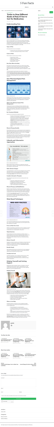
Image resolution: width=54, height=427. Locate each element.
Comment (3, 377)
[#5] (18, 172)
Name (2, 388)
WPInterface (30, 424)
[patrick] (5, 325)
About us (26, 7)
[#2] (7, 69)
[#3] (9, 99)
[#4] (11, 132)
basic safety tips (17, 291)
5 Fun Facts (27, 3)
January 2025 (3, 411)
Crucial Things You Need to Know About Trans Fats (6, 340)
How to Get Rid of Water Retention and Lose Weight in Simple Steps (18, 340)
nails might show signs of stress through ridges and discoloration (20, 73)
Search (39, 10)
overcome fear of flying (24, 244)
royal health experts (10, 316)
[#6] (27, 293)
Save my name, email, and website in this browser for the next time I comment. (14, 395)
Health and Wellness (10, 12)
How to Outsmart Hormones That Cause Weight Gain (29, 340)
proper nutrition (11, 173)
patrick (12, 21)
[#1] (22, 44)
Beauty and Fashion (4, 416)
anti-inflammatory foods (15, 193)
